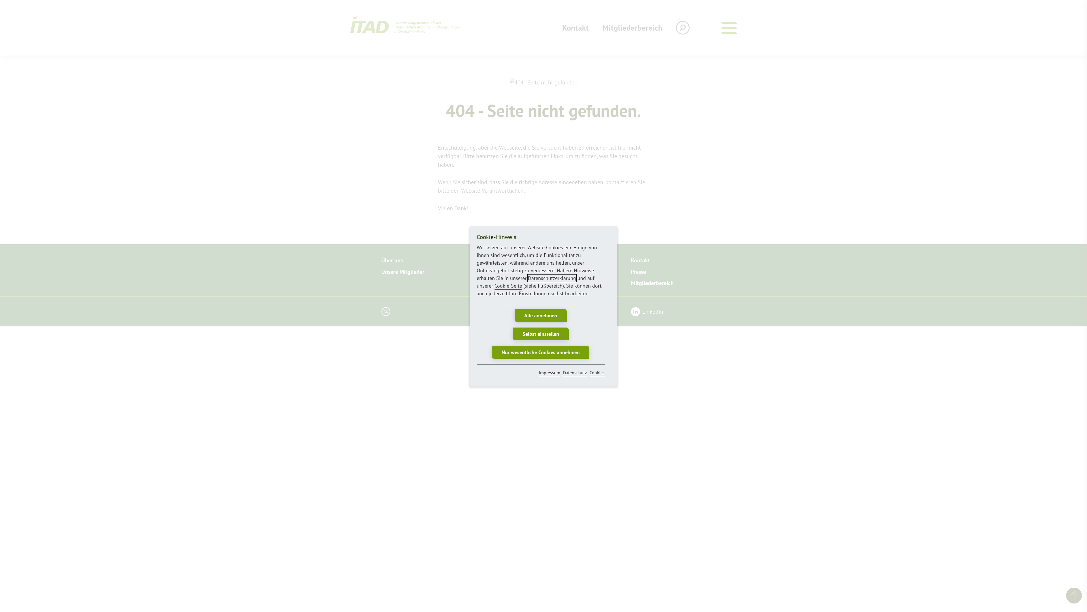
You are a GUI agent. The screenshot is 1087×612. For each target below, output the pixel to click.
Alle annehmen (540, 315)
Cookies (597, 372)
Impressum (549, 372)
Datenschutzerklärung (552, 278)
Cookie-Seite (508, 285)
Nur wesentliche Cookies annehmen (541, 352)
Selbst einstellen (541, 334)
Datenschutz (575, 372)
